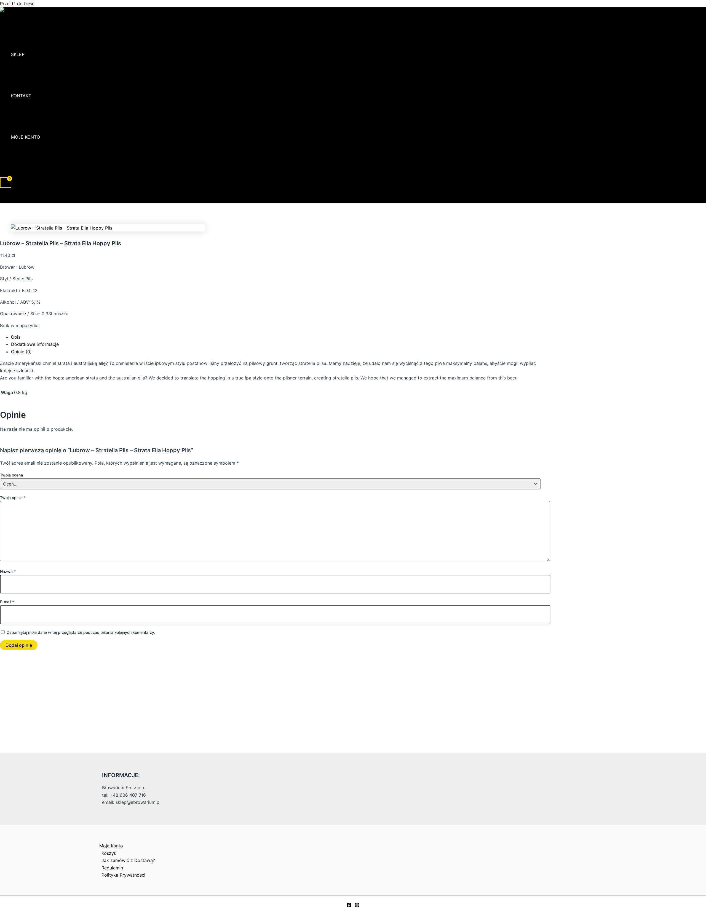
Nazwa (8, 571)
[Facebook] (348, 906)
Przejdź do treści (18, 3)
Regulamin (112, 868)
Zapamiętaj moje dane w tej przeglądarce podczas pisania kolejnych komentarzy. (81, 632)
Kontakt (21, 95)
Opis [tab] (15, 337)
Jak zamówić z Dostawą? (128, 860)
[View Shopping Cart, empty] (5, 182)
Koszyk (108, 853)
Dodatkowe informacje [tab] (35, 344)
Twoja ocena (11, 475)
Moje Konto (25, 137)
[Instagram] (357, 906)
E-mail (7, 601)
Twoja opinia (13, 497)
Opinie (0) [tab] (21, 351)
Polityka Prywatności (123, 875)
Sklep (18, 54)
